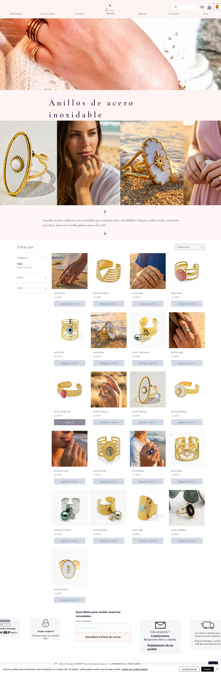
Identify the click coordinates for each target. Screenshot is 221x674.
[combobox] (190, 247)
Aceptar (207, 669)
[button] (209, 7)
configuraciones (189, 669)
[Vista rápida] (69, 271)
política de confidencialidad (134, 669)
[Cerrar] (217, 669)
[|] (202, 7)
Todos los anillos (24, 267)
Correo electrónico (83, 621)
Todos (20, 263)
